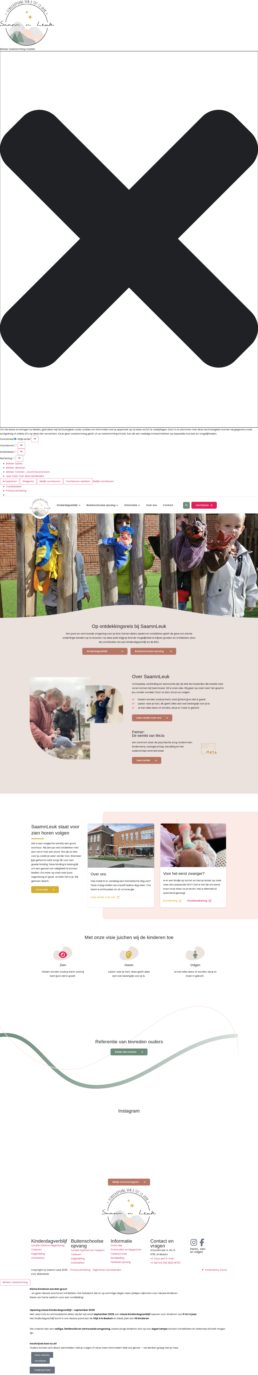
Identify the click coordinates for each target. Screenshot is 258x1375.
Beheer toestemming (15, 1282)
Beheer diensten (15, 467)
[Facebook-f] (202, 1242)
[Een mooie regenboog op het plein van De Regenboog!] (54, 1133)
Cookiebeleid (13, 486)
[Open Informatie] (139, 505)
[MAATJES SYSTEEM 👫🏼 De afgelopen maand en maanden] (154, 1133)
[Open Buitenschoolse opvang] (117, 505)
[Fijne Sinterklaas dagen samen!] (104, 1133)
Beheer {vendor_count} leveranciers (28, 472)
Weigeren (28, 481)
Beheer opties (14, 463)
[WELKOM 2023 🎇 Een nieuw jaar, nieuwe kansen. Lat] (54, 1161)
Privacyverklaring (16, 490)
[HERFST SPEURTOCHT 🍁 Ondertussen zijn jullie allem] (104, 1161)
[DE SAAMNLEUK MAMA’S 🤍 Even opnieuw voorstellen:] (154, 1161)
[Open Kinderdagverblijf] (79, 505)
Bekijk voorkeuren (50, 481)
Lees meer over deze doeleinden (25, 476)
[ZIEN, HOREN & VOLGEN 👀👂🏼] (204, 1161)
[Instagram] (194, 1242)
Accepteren (10, 481)
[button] (129, 239)
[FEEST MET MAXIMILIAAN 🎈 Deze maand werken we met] (204, 1133)
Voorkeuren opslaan (78, 481)
